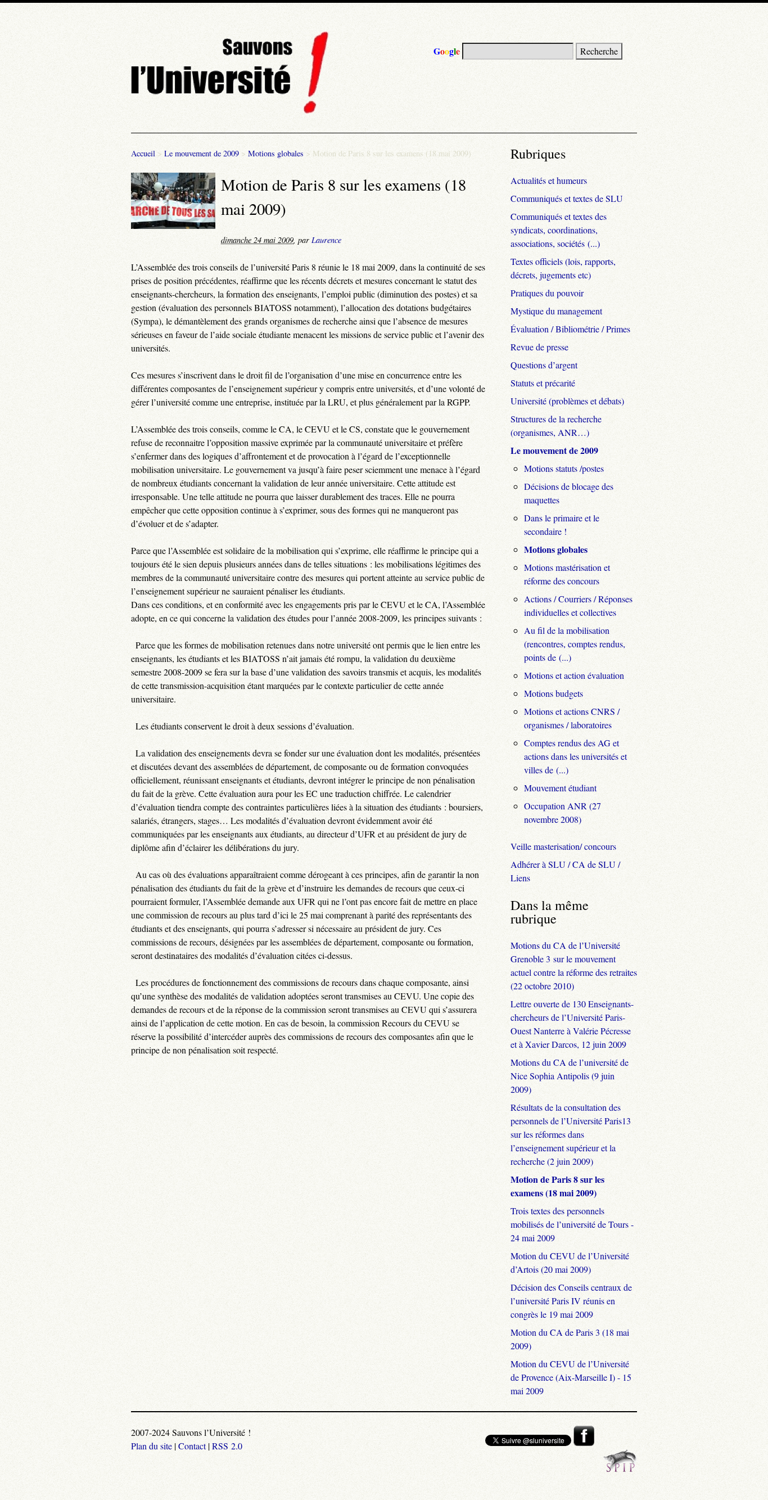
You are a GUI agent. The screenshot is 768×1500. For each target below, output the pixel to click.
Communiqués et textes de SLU (567, 198)
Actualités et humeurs (549, 180)
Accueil (143, 153)
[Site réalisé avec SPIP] (620, 1468)
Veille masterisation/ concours (563, 846)
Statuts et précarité (543, 383)
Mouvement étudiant (560, 788)
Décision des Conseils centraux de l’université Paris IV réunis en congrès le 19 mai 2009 (571, 1300)
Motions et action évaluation (574, 675)
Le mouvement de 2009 (201, 153)
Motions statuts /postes (564, 468)
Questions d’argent (544, 365)
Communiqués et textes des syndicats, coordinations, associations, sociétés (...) (559, 229)
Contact (192, 1446)
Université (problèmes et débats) (567, 401)
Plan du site (151, 1446)
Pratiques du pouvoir (547, 293)
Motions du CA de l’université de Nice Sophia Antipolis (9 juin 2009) (570, 1075)
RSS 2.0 (227, 1446)
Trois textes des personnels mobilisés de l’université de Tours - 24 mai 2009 (572, 1224)
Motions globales (276, 153)
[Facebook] (583, 1442)
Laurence (326, 240)
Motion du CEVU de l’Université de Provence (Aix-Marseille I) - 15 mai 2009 (571, 1377)
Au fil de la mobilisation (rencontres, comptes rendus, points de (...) (574, 643)
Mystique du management (556, 311)
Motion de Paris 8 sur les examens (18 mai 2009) (557, 1186)
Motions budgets (553, 693)
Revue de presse (539, 347)
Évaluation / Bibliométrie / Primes (570, 329)
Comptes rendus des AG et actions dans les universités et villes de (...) (575, 756)
